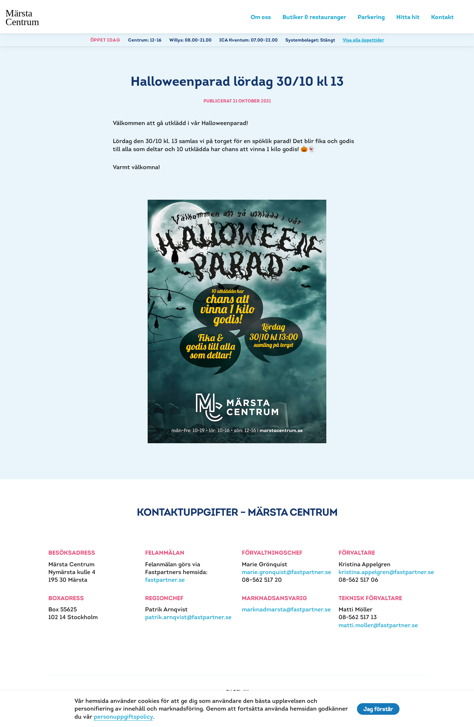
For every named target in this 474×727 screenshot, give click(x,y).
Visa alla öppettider (363, 40)
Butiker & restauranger (314, 17)
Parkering (371, 17)
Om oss (261, 17)
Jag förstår (378, 709)
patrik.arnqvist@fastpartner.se (188, 617)
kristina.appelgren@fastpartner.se (386, 572)
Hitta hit (408, 17)
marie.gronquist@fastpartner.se (286, 572)
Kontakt (442, 17)
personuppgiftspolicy (123, 716)
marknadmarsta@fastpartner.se (286, 609)
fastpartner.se (165, 579)
